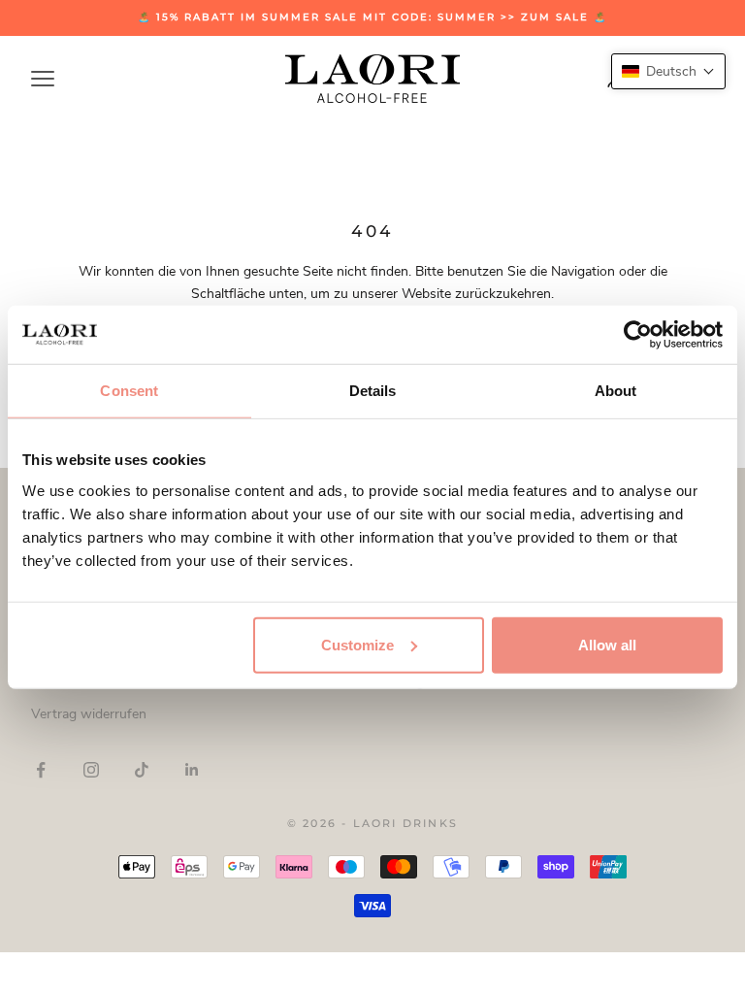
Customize (357, 644)
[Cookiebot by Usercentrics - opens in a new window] (638, 334)
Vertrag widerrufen (88, 714)
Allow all (607, 644)
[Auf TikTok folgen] (141, 769)
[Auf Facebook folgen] (40, 769)
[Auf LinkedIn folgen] (192, 769)
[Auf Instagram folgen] (91, 769)
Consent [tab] (129, 390)
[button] (668, 71)
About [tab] (616, 390)
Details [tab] (373, 390)
